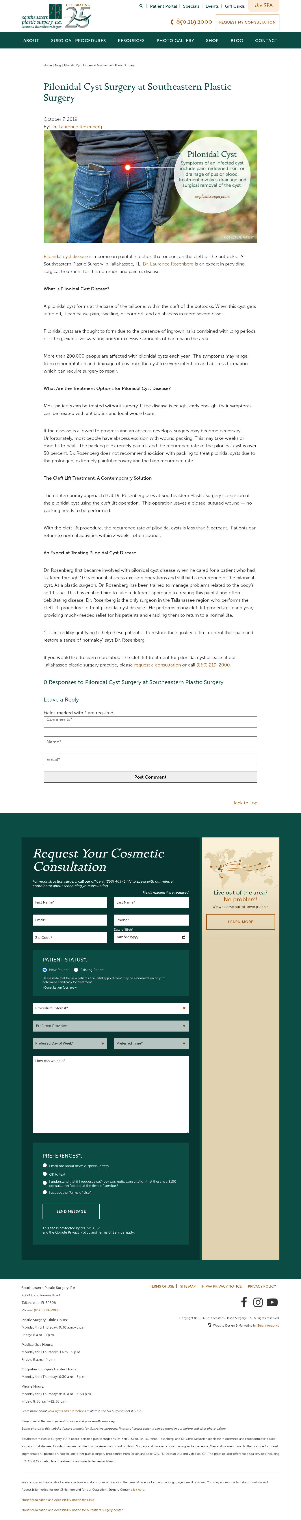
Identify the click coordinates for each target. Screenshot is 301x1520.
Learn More (240, 921)
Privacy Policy (79, 1232)
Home (48, 65)
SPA (268, 6)
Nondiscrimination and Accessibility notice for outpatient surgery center (72, 1510)
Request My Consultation (247, 22)
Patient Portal (163, 6)
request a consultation (157, 665)
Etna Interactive (268, 1325)
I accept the (58, 1192)
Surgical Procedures (78, 40)
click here (137, 1490)
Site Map (188, 1286)
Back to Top (244, 802)
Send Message (71, 1211)
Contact (266, 40)
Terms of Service (111, 1232)
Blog (237, 40)
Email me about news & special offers (79, 1166)
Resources (131, 40)
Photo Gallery (175, 40)
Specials (191, 6)
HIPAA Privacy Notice (222, 1286)
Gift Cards (235, 6)
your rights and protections (67, 1411)
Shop (212, 40)
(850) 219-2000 (46, 1310)
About (31, 40)
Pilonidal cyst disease (66, 256)
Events (212, 6)
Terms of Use (162, 1286)
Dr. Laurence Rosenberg (76, 126)
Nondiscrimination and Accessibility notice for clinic (58, 1500)
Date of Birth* (123, 929)
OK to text (57, 1174)
